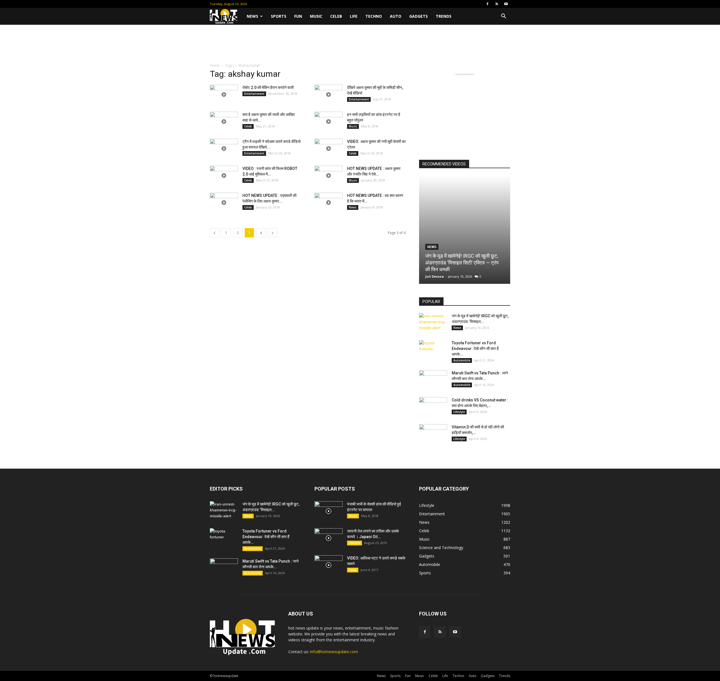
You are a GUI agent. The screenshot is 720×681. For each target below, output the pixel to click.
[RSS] (496, 4)
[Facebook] (487, 4)
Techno (373, 16)
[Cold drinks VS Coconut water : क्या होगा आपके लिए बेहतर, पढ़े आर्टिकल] (433, 407)
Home (215, 65)
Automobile (461, 360)
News (252, 16)
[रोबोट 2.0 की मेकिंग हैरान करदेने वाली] (224, 94)
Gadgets (418, 16)
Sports (278, 16)
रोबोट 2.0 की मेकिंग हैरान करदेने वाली (268, 87)
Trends (443, 16)
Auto (395, 16)
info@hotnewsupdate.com (334, 651)
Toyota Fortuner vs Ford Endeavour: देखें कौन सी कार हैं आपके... (475, 348)
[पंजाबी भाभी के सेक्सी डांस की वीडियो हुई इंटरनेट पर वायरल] (328, 511)
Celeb (336, 16)
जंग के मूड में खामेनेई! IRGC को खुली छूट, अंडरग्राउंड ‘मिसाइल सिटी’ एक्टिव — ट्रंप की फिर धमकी (462, 262)
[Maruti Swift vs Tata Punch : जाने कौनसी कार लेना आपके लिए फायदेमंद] (433, 380)
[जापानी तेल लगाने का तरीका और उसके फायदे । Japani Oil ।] (328, 538)
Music (316, 16)
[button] (503, 16)
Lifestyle (459, 412)
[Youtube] (506, 4)
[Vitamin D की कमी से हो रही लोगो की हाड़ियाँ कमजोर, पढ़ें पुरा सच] (433, 434)
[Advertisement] (360, 44)
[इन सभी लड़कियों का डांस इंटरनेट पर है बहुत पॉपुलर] (328, 121)
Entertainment (254, 94)
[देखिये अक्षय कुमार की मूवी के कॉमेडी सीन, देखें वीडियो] (328, 94)
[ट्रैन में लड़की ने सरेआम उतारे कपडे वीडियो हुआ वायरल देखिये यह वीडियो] (224, 148)
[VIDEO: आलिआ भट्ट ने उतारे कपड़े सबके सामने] (328, 565)
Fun (298, 16)
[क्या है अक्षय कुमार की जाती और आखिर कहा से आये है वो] (224, 121)
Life (353, 16)
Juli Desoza (434, 276)
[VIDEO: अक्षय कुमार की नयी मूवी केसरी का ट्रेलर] (328, 148)
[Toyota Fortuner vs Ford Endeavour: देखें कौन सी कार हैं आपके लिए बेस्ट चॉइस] (433, 350)
